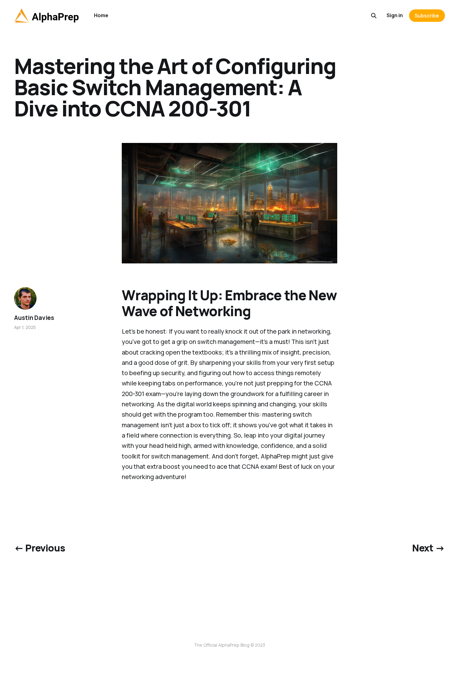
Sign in (395, 15)
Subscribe (427, 15)
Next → (428, 547)
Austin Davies (34, 318)
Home (101, 15)
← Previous (39, 547)
